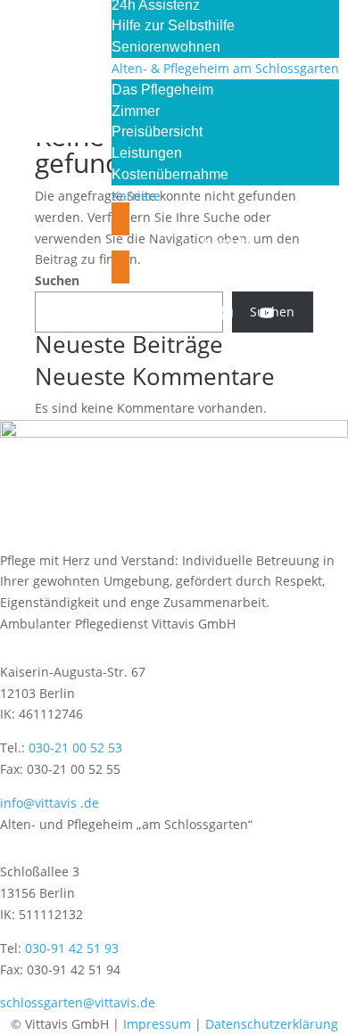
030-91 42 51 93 (72, 948)
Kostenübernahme (170, 174)
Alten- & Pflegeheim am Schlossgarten (225, 68)
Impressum (157, 1023)
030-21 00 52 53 (75, 747)
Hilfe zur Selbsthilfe (173, 25)
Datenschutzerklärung (271, 1023)
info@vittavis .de (49, 802)
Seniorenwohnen (166, 46)
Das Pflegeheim (162, 89)
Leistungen (147, 152)
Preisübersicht (157, 131)
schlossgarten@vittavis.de (77, 1002)
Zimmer (136, 111)
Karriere (136, 195)
